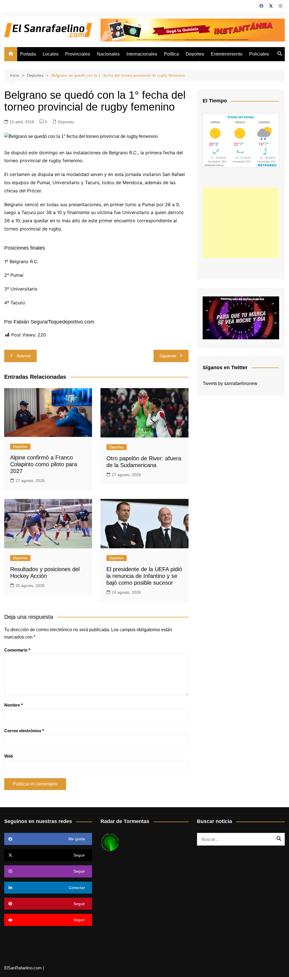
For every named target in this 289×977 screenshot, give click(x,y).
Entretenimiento (226, 54)
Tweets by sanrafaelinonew (230, 383)
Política (171, 54)
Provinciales (77, 54)
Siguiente (167, 355)
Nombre (13, 705)
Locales (50, 54)
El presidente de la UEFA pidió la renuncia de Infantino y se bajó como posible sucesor (144, 576)
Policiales (259, 54)
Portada (28, 54)
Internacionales (141, 54)
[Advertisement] (241, 223)
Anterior (24, 355)
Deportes (195, 54)
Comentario (17, 650)
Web (8, 756)
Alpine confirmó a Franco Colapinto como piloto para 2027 (43, 464)
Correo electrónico (24, 730)
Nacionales (108, 54)
